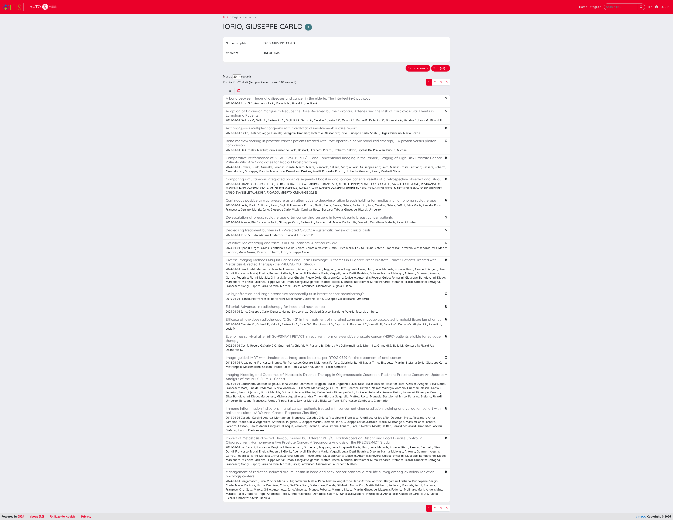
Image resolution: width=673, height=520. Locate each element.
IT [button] (649, 7)
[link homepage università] (43, 7)
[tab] (230, 90)
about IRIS (37, 516)
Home (583, 7)
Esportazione (417, 68)
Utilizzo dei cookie (62, 516)
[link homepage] (12, 7)
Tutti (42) (439, 68)
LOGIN (665, 7)
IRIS (225, 17)
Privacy (86, 516)
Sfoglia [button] (594, 7)
